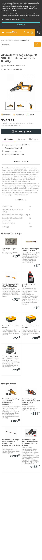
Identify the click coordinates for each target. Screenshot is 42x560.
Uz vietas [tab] (10, 139)
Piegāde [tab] (35, 139)
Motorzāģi (16, 40)
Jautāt (31, 115)
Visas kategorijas (6, 40)
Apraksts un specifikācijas (13, 69)
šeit (23, 19)
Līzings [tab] (22, 139)
